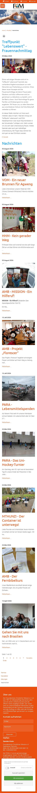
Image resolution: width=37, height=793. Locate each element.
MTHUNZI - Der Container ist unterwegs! (13, 520)
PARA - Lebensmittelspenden (18, 406)
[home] (18, 6)
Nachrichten (5, 682)
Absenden (9, 734)
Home (3, 30)
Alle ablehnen (18, 783)
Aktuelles (9, 30)
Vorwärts (29, 658)
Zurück (5, 137)
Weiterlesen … (6, 198)
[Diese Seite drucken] (4, 36)
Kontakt (6, 1)
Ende (4, 660)
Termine (3, 672)
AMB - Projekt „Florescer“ (12, 351)
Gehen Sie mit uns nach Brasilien (15, 634)
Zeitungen (4, 679)
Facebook (15, 1)
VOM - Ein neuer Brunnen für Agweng (17, 182)
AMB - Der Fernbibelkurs (12, 578)
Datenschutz (18, 788)
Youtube (24, 1)
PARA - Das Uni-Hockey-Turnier (13, 462)
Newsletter (4, 676)
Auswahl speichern (18, 773)
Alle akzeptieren (18, 778)
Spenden (33, 1)
